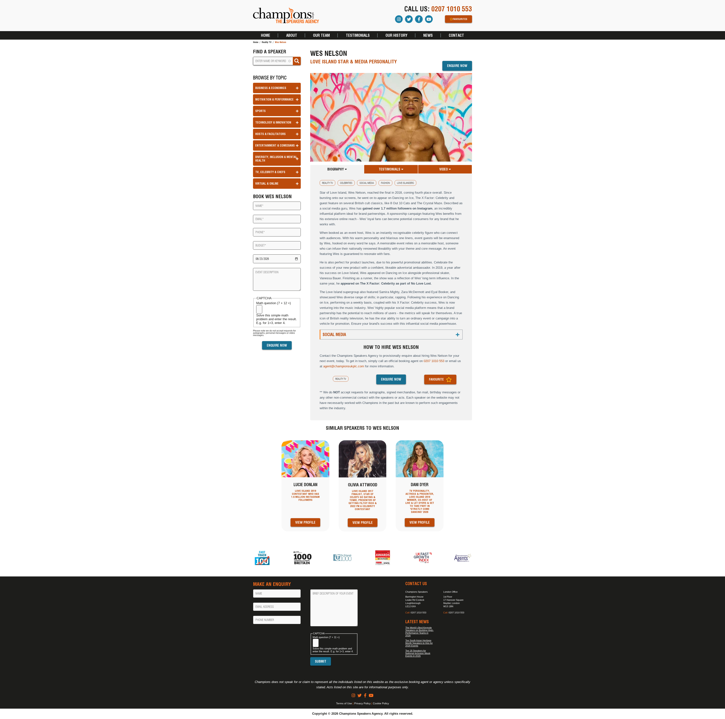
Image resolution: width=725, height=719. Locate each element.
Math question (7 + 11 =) (326, 637)
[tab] (337, 169)
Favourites (460, 19)
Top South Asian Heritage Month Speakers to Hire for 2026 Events (419, 643)
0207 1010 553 (451, 9)
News (428, 35)
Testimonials (358, 35)
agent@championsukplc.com (343, 366)
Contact (456, 35)
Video (444, 169)
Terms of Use (344, 703)
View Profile (305, 522)
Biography (336, 169)
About (291, 35)
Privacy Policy (362, 703)
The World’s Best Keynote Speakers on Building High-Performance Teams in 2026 (419, 631)
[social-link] (353, 695)
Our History (396, 35)
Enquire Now (457, 66)
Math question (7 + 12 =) (273, 303)
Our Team (321, 35)
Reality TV (266, 42)
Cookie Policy (381, 703)
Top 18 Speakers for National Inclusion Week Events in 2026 (417, 653)
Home (265, 35)
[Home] (286, 15)
